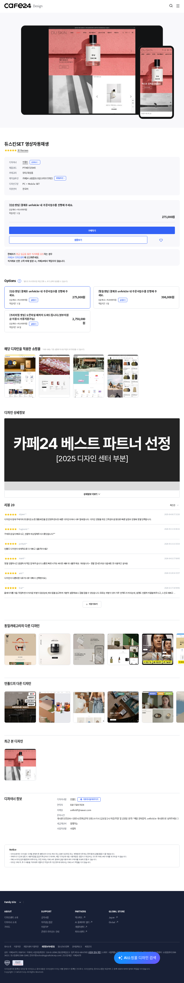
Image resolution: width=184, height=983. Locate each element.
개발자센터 (79, 926)
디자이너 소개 (10, 922)
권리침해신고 (77, 946)
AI (140, 957)
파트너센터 (79, 931)
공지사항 (45, 917)
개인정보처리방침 (48, 946)
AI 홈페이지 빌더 (82, 922)
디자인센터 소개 (11, 917)
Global (112, 922)
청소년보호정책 (63, 946)
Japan (112, 917)
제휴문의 (88, 946)
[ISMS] (13, 963)
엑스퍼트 (78, 917)
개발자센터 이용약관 (31, 946)
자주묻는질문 (46, 922)
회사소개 (7, 946)
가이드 (7, 926)
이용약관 (17, 946)
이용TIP (44, 926)
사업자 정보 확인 (94, 952)
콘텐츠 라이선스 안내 (50, 931)
